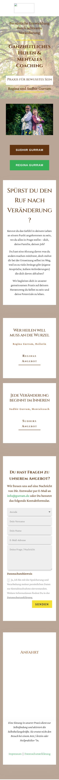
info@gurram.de (18, 495)
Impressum (15, 753)
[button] (6, 774)
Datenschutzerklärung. (20, 597)
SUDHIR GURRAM (29, 150)
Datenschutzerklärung (37, 753)
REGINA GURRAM (29, 165)
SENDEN (42, 604)
